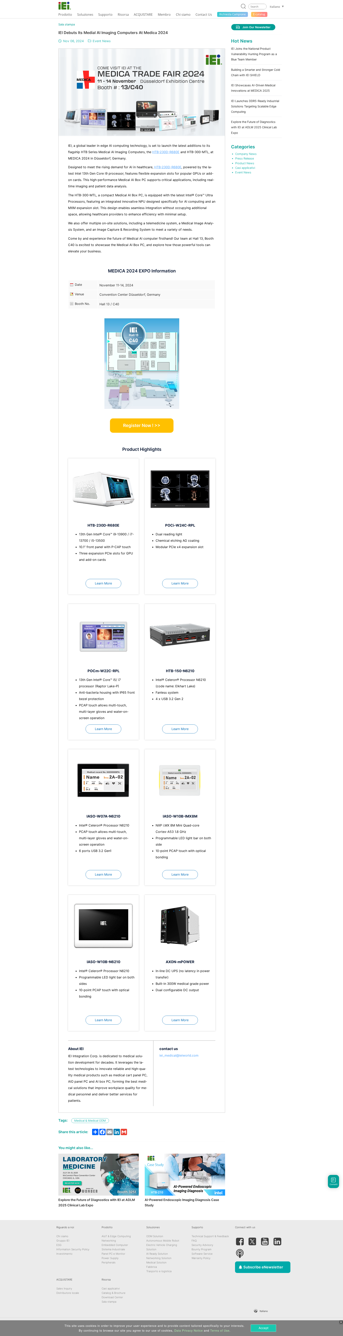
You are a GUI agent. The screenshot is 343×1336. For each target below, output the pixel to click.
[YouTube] (265, 1240)
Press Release (244, 158)
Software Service (202, 1253)
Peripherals (109, 1262)
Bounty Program (201, 1249)
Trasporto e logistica (159, 1271)
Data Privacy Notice (188, 1330)
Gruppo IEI (62, 1240)
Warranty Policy (201, 1258)
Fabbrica (151, 1266)
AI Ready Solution (157, 1253)
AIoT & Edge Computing (116, 1236)
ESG (59, 1245)
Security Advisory (202, 1245)
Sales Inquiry (64, 1288)
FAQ (194, 1240)
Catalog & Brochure (113, 1292)
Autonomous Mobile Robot (162, 1240)
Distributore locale (67, 1292)
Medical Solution (156, 1262)
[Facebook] (240, 1240)
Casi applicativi (245, 167)
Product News (244, 163)
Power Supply (110, 1258)
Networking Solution (159, 1258)
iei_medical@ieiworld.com (178, 1055)
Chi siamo (62, 1236)
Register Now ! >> (141, 425)
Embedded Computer (115, 1245)
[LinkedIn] (277, 1240)
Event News (102, 41)
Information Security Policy (72, 1249)
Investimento (64, 1253)
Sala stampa (66, 24)
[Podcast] (240, 1252)
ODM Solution (154, 1236)
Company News (246, 154)
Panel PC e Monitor (113, 1253)
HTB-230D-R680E (165, 152)
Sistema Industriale (113, 1249)
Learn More (103, 583)
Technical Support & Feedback (210, 1236)
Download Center (112, 1297)
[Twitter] (252, 1240)
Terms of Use (219, 1330)
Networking (109, 1240)
